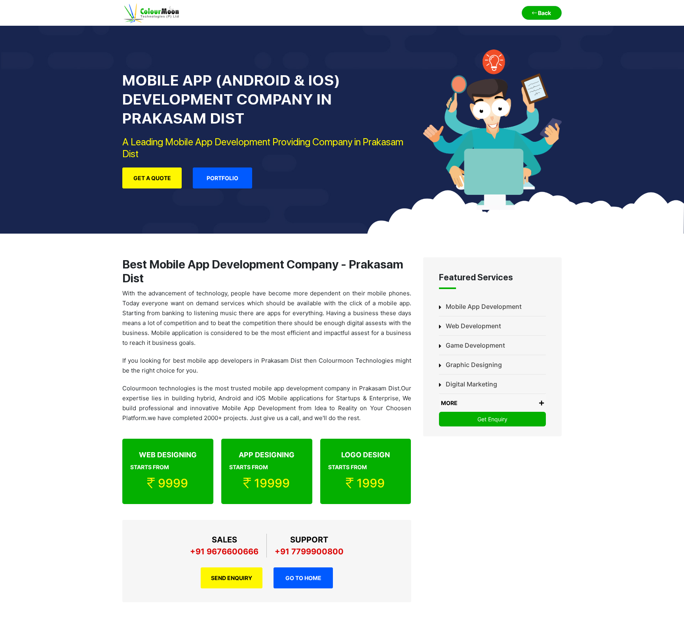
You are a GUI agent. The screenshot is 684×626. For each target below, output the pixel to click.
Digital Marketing (471, 384)
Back (544, 13)
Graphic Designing (474, 365)
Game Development (475, 345)
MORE (449, 403)
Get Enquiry (492, 419)
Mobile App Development (484, 306)
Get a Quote (152, 178)
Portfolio (222, 178)
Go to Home (303, 578)
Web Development (473, 326)
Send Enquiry (231, 578)
